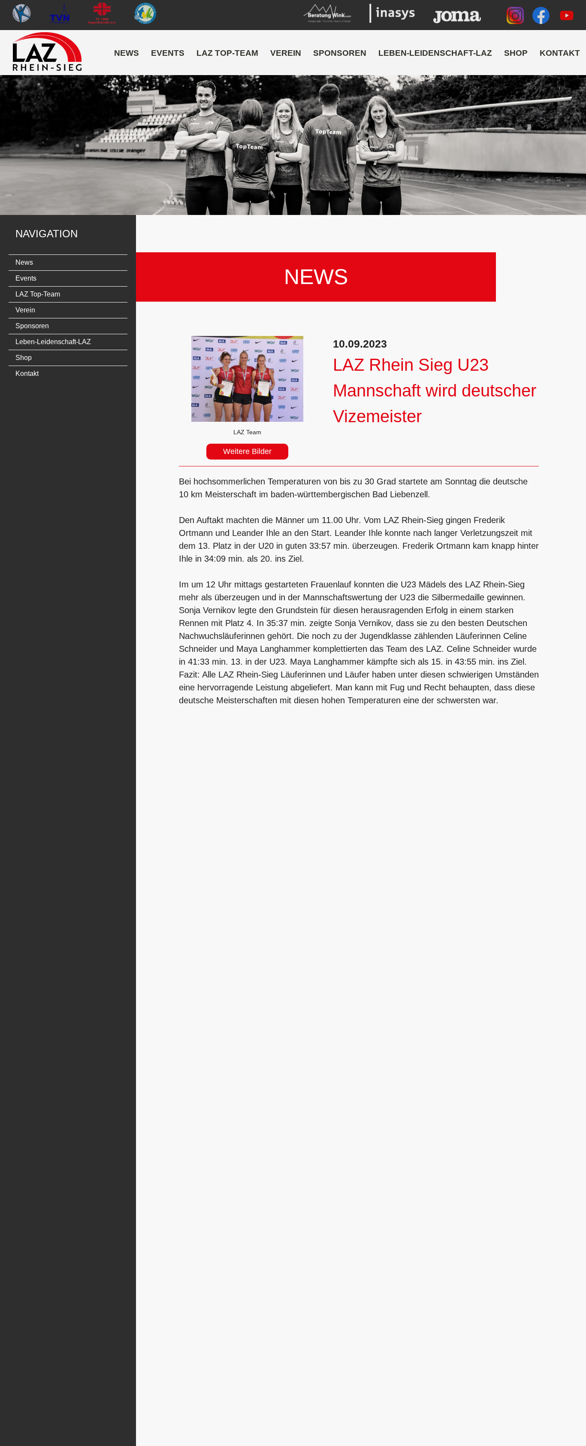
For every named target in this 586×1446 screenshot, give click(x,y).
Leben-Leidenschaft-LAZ (435, 52)
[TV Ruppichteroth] (102, 15)
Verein (285, 52)
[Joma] (457, 15)
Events (167, 52)
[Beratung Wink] (327, 15)
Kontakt (560, 52)
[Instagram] (515, 17)
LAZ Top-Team (227, 52)
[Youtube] (566, 17)
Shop (516, 52)
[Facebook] (541, 17)
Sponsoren (339, 52)
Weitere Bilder (247, 451)
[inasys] (392, 15)
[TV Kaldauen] (21, 15)
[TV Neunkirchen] (60, 15)
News (126, 52)
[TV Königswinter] (144, 15)
